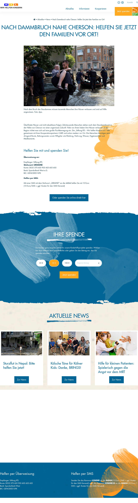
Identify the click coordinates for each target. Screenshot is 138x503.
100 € (67, 263)
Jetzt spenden (123, 11)
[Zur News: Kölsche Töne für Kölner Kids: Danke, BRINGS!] (69, 343)
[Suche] (137, 2)
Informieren (84, 9)
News (48, 19)
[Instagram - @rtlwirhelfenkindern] (122, 2)
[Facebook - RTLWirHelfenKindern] (119, 2)
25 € (41, 263)
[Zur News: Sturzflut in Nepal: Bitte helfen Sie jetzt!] (21, 343)
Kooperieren (100, 9)
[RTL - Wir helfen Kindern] (11, 6)
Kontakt (130, 2)
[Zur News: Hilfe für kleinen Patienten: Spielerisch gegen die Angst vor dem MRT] (116, 343)
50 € (54, 263)
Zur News (21, 380)
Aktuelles (70, 9)
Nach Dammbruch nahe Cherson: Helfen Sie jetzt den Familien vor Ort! (78, 19)
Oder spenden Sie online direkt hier (69, 198)
